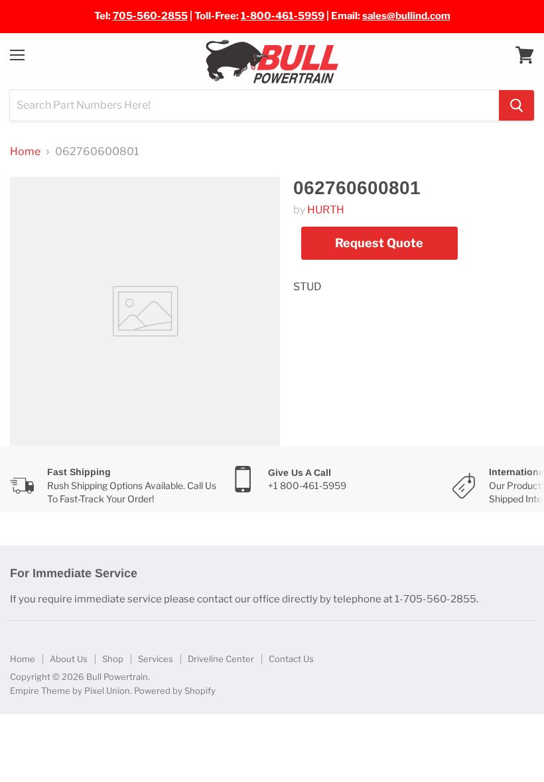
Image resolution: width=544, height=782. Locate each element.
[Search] (516, 105)
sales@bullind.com (406, 16)
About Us (69, 658)
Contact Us (291, 658)
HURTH (325, 209)
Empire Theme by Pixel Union (70, 690)
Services (155, 658)
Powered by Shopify (175, 690)
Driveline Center (221, 658)
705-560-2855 (150, 16)
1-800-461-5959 (282, 16)
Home (25, 152)
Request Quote (379, 243)
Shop (112, 658)
